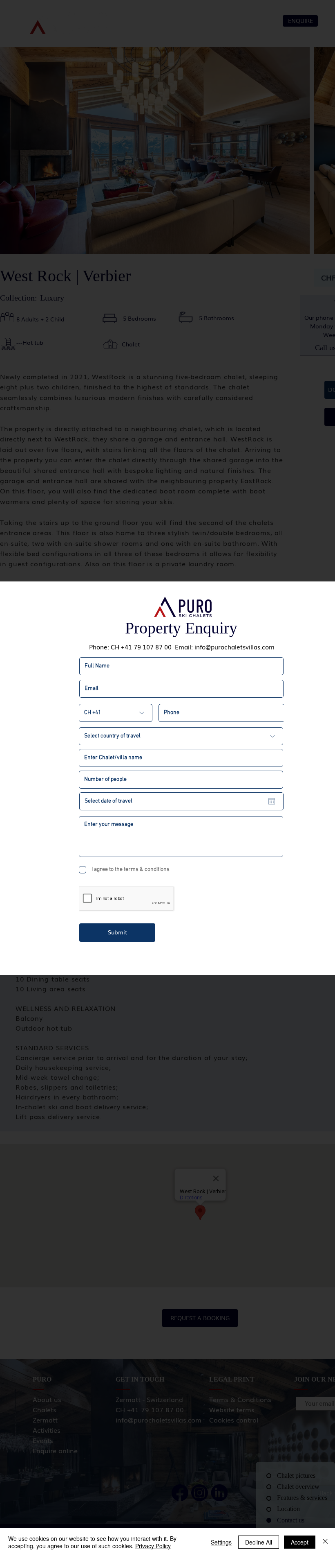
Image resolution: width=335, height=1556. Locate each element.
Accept (299, 1542)
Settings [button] (221, 1542)
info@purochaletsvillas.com (234, 646)
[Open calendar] (271, 801)
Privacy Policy (153, 1546)
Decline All (258, 1542)
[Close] (325, 1542)
